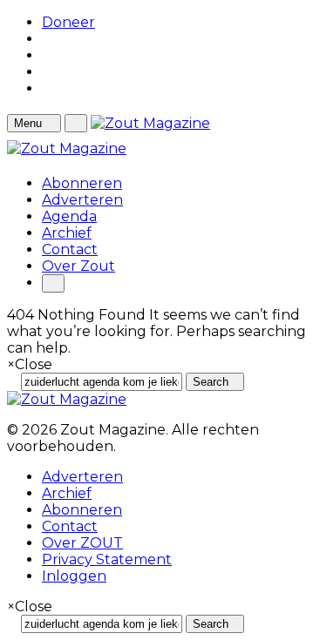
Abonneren (82, 183)
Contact (70, 249)
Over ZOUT (82, 543)
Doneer (68, 22)
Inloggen (74, 576)
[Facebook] (47, 55)
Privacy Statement (107, 559)
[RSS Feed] (47, 38)
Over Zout (78, 266)
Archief (67, 233)
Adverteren (82, 200)
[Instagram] (47, 88)
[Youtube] (47, 72)
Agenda (69, 216)
